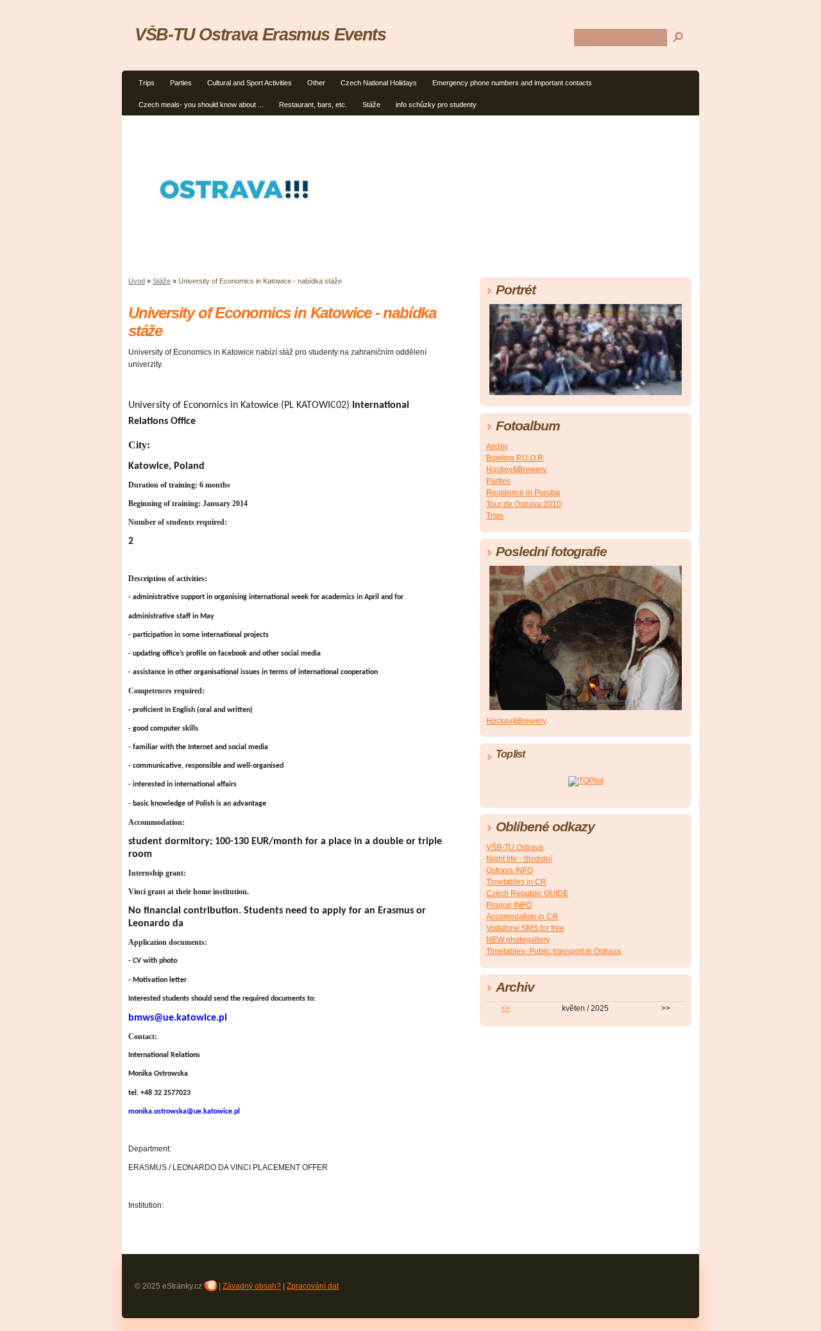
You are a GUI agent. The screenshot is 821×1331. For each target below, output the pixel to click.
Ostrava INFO (509, 870)
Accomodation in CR (522, 916)
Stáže (371, 104)
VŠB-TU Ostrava (514, 847)
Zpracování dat (313, 1286)
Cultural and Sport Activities (249, 83)
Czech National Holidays (379, 83)
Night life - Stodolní (519, 858)
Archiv (497, 446)
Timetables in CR (516, 881)
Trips (147, 83)
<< (505, 1008)
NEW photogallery (518, 939)
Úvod (136, 281)
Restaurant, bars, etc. (313, 104)
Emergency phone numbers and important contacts (512, 83)
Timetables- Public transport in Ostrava (553, 951)
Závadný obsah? (252, 1286)
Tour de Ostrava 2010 (523, 504)
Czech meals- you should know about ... (201, 104)
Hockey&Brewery (516, 469)
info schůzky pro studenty (436, 104)
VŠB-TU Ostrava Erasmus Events (260, 34)
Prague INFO (509, 905)
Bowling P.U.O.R (514, 458)
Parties (181, 83)
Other (316, 83)
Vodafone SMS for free (525, 928)
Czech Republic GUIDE (527, 893)
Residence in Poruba (523, 492)
